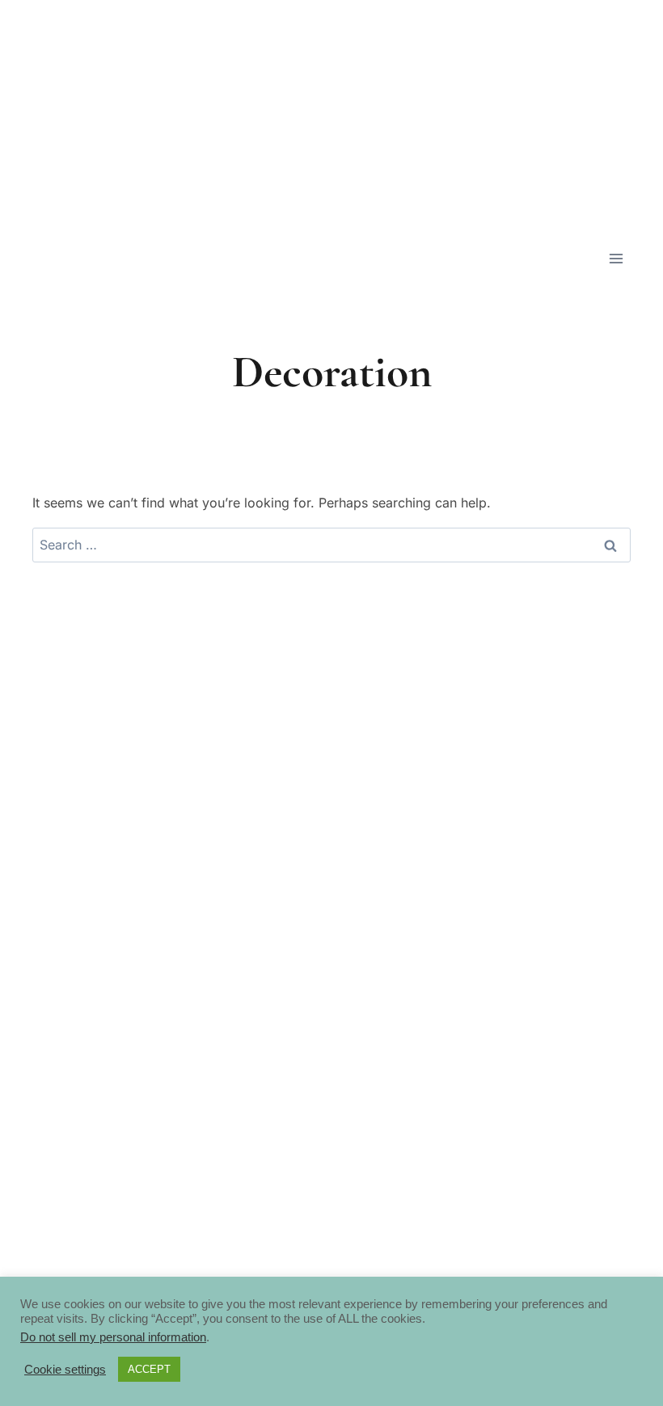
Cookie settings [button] (65, 1369)
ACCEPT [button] (149, 1369)
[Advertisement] (331, 113)
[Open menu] (616, 258)
